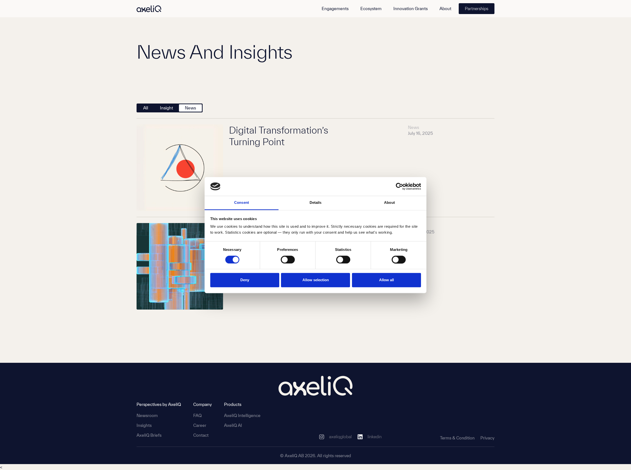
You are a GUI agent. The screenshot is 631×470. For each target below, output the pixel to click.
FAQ (197, 415)
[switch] (288, 259)
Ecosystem (371, 8)
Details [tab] (316, 203)
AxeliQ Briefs (149, 435)
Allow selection (315, 280)
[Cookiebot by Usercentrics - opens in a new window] (399, 186)
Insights (144, 425)
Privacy (487, 437)
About (445, 8)
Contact (201, 435)
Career (199, 425)
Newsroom (147, 415)
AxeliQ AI (233, 425)
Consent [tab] (241, 203)
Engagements (335, 8)
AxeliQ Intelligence (242, 415)
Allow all (386, 280)
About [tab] (389, 203)
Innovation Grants (410, 8)
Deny (244, 280)
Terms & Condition (457, 437)
